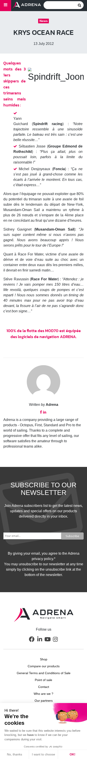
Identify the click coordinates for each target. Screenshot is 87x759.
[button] (32, 639)
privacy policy (42, 559)
